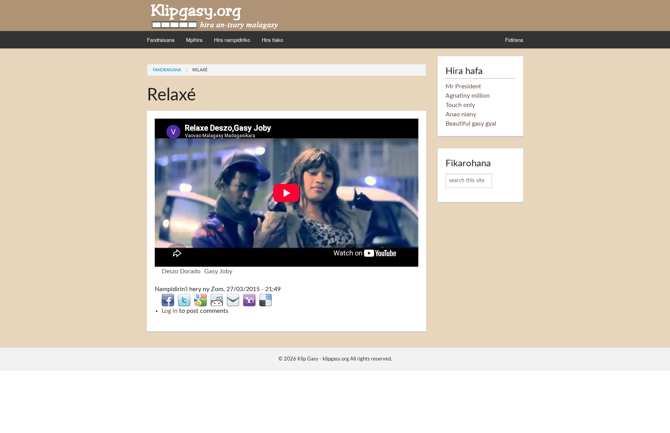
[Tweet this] (184, 300)
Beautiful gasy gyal (471, 124)
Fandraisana (160, 39)
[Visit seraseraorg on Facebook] (168, 300)
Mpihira (194, 39)
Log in (170, 311)
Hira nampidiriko (232, 39)
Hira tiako (272, 39)
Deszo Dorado (181, 271)
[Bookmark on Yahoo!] (249, 300)
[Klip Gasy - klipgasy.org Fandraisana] (215, 15)
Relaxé (199, 70)
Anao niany (461, 114)
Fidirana (514, 39)
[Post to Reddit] (217, 300)
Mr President (463, 86)
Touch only (460, 105)
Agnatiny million (468, 96)
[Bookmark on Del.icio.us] (265, 300)
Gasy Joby (218, 271)
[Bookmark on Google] (200, 300)
